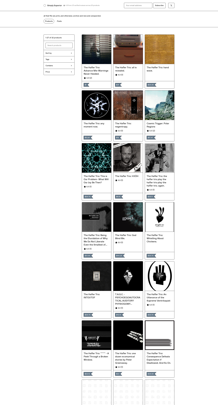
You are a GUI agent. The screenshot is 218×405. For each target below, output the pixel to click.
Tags (47, 59)
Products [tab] (49, 21)
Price (48, 72)
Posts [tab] (59, 21)
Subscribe (159, 5)
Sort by (49, 53)
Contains (49, 65)
